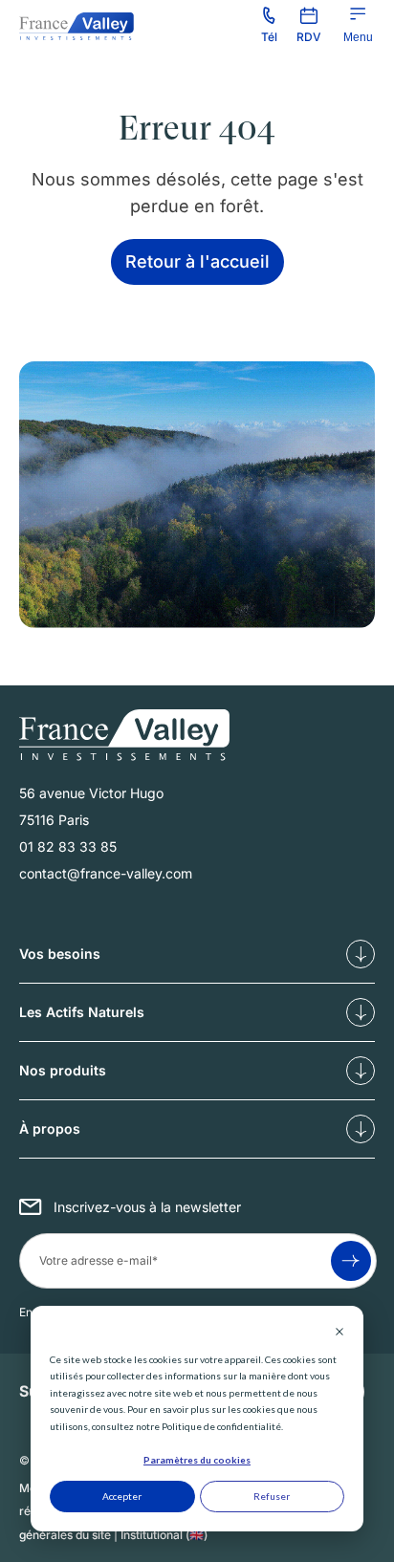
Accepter (122, 1496)
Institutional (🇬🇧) (164, 1535)
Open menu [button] (358, 37)
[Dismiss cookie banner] (339, 1333)
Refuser (271, 1496)
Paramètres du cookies (197, 1459)
